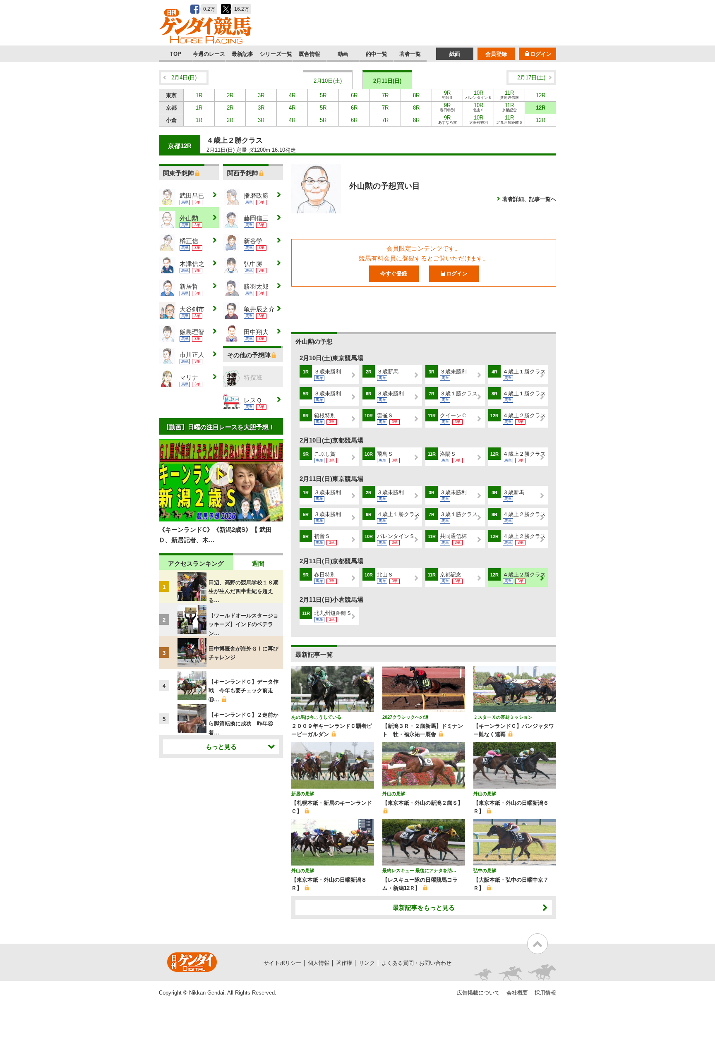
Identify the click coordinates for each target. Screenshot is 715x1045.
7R (385, 95)
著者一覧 (410, 54)
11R (509, 95)
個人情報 (318, 963)
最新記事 (242, 54)
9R (447, 95)
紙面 (454, 54)
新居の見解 (302, 793)
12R (540, 95)
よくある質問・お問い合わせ (416, 963)
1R (199, 95)
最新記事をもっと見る (424, 907)
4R (292, 95)
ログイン (541, 54)
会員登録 (496, 54)
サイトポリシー (282, 963)
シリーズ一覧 (276, 54)
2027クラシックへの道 (405, 717)
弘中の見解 (484, 870)
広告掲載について (478, 993)
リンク (367, 963)
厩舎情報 (309, 54)
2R (230, 95)
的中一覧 (376, 54)
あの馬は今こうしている (316, 717)
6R (354, 95)
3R (261, 95)
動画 (343, 54)
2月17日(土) (531, 77)
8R (416, 95)
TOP (175, 54)
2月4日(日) (184, 77)
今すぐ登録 (393, 273)
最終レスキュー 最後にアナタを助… (419, 870)
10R (478, 95)
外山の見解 (393, 793)
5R (323, 95)
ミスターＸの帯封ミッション (503, 717)
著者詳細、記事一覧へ (529, 199)
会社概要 (517, 993)
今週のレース (209, 54)
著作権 (344, 963)
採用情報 (545, 993)
